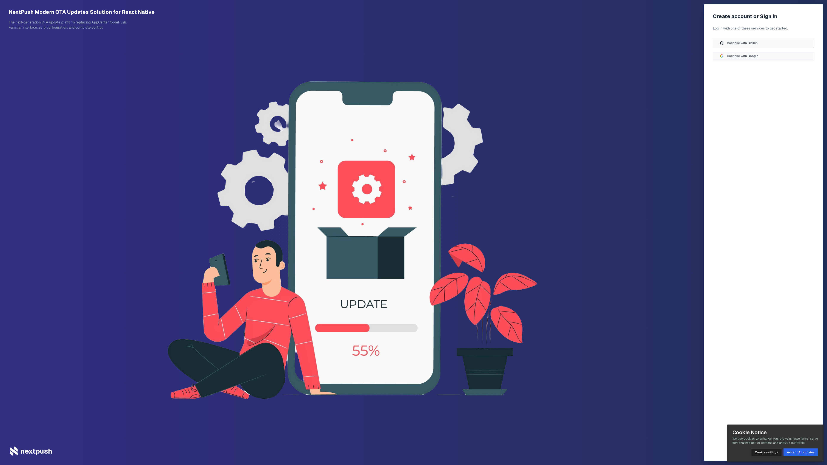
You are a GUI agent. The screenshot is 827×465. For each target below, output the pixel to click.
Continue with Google (743, 56)
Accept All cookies (801, 452)
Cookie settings (766, 452)
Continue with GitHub (742, 43)
